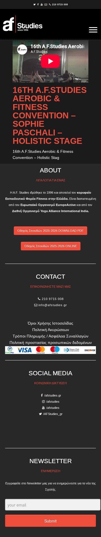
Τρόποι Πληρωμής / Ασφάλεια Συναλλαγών (50, 336)
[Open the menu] (93, 30)
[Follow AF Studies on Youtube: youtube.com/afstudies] (42, 4)
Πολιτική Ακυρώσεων (50, 329)
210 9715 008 (60, 4)
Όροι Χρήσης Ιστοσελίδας (50, 323)
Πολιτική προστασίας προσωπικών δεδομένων (51, 342)
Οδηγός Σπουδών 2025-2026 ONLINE (50, 246)
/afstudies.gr (52, 395)
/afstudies (52, 401)
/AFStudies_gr (53, 414)
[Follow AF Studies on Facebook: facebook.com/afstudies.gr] (38, 4)
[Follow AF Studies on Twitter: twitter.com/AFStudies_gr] (35, 4)
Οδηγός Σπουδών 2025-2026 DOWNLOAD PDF (50, 230)
